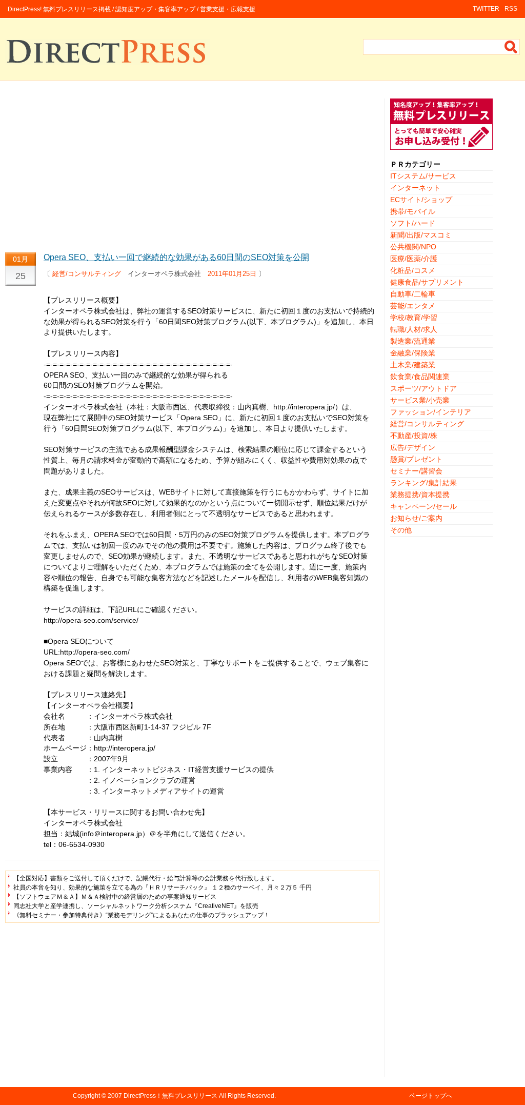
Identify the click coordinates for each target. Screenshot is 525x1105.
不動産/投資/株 (413, 435)
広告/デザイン (412, 447)
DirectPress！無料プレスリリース (170, 1095)
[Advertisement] (192, 170)
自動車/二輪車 (412, 294)
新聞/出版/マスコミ (421, 235)
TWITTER (486, 8)
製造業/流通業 (412, 341)
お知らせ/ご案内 (416, 518)
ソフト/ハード (412, 223)
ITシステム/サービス (423, 176)
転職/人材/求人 (413, 329)
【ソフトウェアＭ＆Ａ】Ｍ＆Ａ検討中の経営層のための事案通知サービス (114, 896)
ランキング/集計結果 (423, 483)
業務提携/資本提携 (420, 494)
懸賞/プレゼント (416, 459)
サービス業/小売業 (420, 400)
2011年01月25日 (232, 274)
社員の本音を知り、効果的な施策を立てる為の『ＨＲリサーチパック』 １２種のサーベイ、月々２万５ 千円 (162, 887)
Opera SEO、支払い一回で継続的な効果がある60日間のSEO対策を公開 (176, 257)
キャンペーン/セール (423, 506)
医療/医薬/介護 (413, 258)
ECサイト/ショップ (421, 199)
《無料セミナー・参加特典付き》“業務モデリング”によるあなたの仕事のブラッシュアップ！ (141, 915)
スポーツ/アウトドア (423, 388)
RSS (510, 8)
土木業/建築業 (412, 365)
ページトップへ (430, 1095)
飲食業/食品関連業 (420, 376)
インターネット (415, 188)
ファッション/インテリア (430, 412)
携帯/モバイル (412, 211)
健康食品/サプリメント (427, 282)
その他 (401, 530)
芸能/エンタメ (412, 306)
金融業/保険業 (412, 353)
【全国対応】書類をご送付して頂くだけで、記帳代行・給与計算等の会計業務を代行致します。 (145, 878)
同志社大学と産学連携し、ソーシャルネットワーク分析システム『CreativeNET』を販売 (135, 906)
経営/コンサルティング (86, 274)
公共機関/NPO (413, 247)
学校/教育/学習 (413, 317)
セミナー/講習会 (416, 471)
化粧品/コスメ (412, 270)
